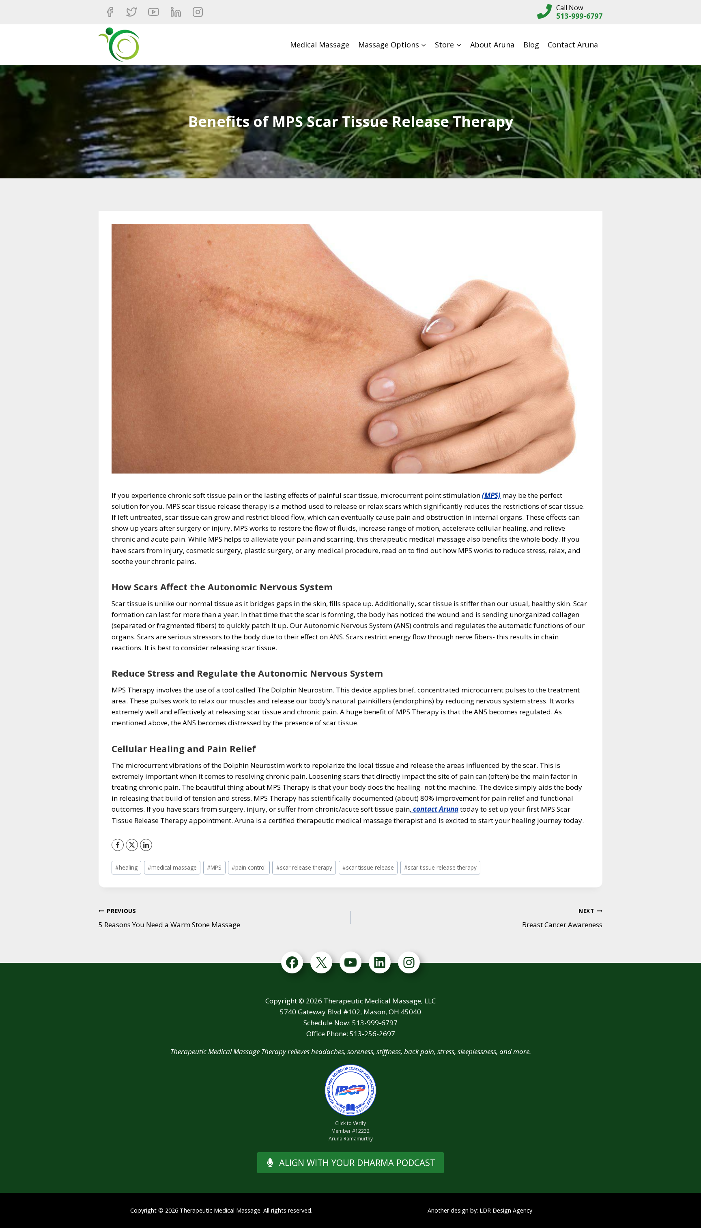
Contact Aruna (573, 44)
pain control (249, 867)
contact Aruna (434, 809)
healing (126, 867)
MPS (214, 867)
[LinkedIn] (146, 845)
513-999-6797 (579, 16)
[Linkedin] (176, 12)
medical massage (172, 867)
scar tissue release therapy (440, 867)
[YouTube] (154, 12)
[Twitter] (131, 12)
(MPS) (491, 495)
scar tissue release (368, 867)
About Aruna (492, 44)
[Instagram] (198, 12)
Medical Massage (319, 44)
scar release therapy (304, 867)
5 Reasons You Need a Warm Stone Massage (169, 918)
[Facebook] (109, 12)
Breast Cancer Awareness (562, 918)
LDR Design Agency (506, 1210)
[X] (132, 845)
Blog (531, 44)
